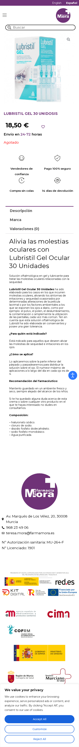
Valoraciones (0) (24, 229)
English (57, 3)
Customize (40, 729)
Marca (15, 220)
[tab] (39, 210)
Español (71, 3)
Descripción (21, 211)
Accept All (39, 719)
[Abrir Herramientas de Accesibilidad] (72, 375)
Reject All (39, 739)
